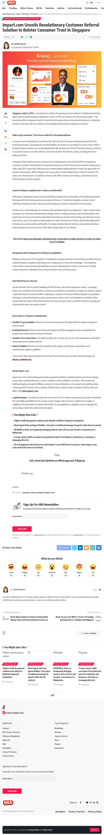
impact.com (50, 492)
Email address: (17, 516)
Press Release (22, 18)
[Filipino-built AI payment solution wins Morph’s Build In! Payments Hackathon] (14, 658)
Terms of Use (47, 830)
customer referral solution (33, 492)
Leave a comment (90, 633)
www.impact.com (30, 391)
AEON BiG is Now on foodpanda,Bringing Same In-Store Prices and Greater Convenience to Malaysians (64, 674)
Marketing (8, 18)
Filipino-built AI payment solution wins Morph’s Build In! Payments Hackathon (49, 420)
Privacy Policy (34, 830)
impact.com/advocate (22, 359)
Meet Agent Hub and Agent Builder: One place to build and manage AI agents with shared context (57, 425)
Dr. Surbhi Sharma (18, 44)
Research (35, 18)
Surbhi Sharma (19, 589)
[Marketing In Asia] (11, 2)
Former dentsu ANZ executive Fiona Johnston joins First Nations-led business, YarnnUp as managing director (90, 674)
